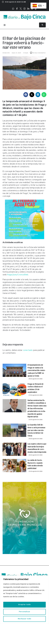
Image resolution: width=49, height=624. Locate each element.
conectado (28, 350)
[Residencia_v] (24, 553)
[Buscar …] (42, 25)
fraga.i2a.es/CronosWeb (17, 274)
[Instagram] (24, 9)
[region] (24, 599)
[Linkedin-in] (28, 9)
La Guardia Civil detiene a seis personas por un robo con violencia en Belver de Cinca (36, 430)
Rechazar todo (24, 618)
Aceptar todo (24, 604)
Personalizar (24, 611)
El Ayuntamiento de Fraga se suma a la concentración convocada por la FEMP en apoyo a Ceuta (36, 370)
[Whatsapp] (13, 9)
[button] (25, 94)
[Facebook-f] (17, 9)
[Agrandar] (40, 203)
